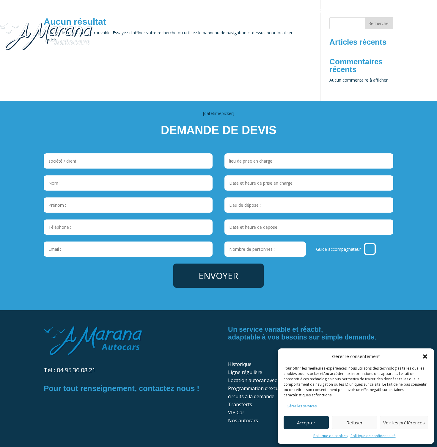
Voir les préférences (404, 423)
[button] (425, 356)
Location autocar (137, 11)
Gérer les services (302, 406)
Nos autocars (352, 11)
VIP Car (310, 11)
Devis (391, 11)
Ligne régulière (72, 11)
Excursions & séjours (211, 11)
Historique (21, 11)
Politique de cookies (330, 435)
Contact (421, 11)
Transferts (273, 11)
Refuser (354, 423)
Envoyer (218, 276)
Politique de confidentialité (373, 435)
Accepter (306, 423)
